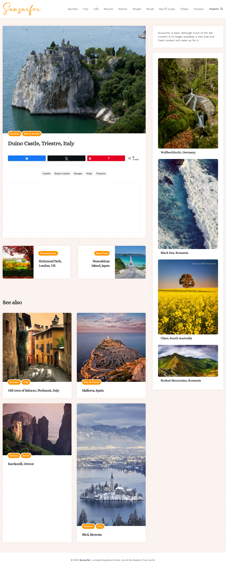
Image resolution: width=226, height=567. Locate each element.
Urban (184, 9)
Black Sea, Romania (174, 252)
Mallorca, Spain (93, 390)
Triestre (101, 173)
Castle (46, 173)
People (137, 9)
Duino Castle (62, 173)
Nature (122, 9)
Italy (89, 173)
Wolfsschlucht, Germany (178, 152)
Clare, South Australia (176, 338)
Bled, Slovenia (92, 534)
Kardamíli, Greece (21, 464)
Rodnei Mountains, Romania (181, 380)
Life (96, 9)
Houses (108, 9)
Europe (78, 173)
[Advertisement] (74, 208)
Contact (199, 9)
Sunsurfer (84, 560)
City (85, 9)
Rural (150, 9)
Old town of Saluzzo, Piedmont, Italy (33, 390)
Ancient (73, 9)
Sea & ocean (167, 9)
